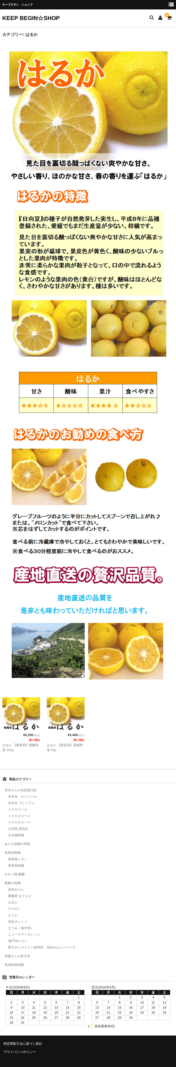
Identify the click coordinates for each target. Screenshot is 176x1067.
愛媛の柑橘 (13, 883)
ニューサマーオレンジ (24, 934)
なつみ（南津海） (21, 928)
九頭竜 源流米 (18, 829)
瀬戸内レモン (17, 941)
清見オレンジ (17, 921)
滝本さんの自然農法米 (21, 790)
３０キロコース (19, 822)
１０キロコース (19, 816)
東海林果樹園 (14, 965)
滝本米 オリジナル (22, 796)
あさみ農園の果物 (17, 844)
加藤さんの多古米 (17, 956)
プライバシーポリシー (19, 1052)
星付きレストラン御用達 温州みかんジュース (41, 947)
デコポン (14, 909)
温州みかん (16, 889)
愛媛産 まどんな (19, 896)
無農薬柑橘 (13, 852)
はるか (13, 902)
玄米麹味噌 (16, 835)
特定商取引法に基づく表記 (22, 1043)
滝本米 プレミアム (21, 803)
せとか (13, 915)
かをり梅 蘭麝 (15, 874)
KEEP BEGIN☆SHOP (31, 18)
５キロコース (17, 809)
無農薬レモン (17, 859)
